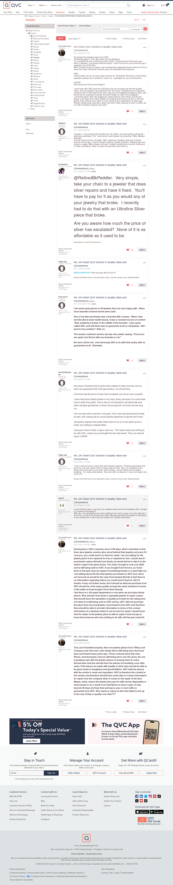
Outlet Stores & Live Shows (52, 810)
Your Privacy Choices (17, 876)
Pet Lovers (37, 87)
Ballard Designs (86, 849)
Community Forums (49, 796)
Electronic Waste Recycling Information (71, 876)
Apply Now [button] (151, 773)
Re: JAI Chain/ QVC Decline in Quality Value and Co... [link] (74, 16)
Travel (35, 98)
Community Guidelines (17, 873)
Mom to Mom (38, 90)
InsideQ (36, 41)
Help (144, 19)
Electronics (37, 73)
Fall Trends (28, 12)
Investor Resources (80, 815)
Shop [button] (30, 5)
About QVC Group (80, 801)
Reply (142, 111)
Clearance (60, 12)
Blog (43, 801)
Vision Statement (15, 880)
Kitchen (36, 60)
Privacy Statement (77, 854)
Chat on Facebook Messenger (22, 810)
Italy (111, 873)
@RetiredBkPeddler (93, 177)
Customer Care (39, 106)
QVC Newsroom (79, 805)
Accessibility (28, 880)
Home (129, 12)
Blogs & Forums (34, 16)
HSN (77, 849)
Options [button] (144, 47)
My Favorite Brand (39, 36)
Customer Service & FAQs (20, 805)
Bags (121, 12)
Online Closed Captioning (56, 873)
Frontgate (98, 849)
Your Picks (7, 12)
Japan (117, 873)
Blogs (33, 109)
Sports (35, 79)
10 (65, 703)
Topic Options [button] (73, 39)
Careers (107, 805)
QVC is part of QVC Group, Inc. (62, 849)
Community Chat (39, 92)
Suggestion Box (39, 103)
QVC (26, 16)
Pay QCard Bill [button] (126, 773)
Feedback (45, 819)
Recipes (36, 63)
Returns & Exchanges (18, 815)
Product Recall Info (17, 819)
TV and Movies (38, 82)
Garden (71, 12)
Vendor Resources (112, 796)
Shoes (112, 12)
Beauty (92, 12)
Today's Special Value (41, 44)
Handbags (37, 52)
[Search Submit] (128, 5)
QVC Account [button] (99, 773)
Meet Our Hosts (47, 805)
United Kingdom (127, 873)
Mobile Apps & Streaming (51, 815)
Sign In (136, 19)
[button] (144, 5)
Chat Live (13, 801)
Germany (104, 873)
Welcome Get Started (41, 38)
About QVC (77, 796)
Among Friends (39, 95)
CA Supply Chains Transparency (43, 876)
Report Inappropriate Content (65, 111)
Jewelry (102, 12)
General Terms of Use (94, 854)
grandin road (118, 849)
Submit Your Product (112, 801)
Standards (30, 133)
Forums (44, 16)
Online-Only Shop (44, 12)
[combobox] (96, 5)
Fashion (82, 12)
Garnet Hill (107, 849)
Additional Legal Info (75, 873)
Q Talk (35, 100)
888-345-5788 (15, 796)
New (18, 12)
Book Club (37, 84)
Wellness (36, 76)
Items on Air (56, 5)
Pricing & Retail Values (36, 873)
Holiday (36, 68)
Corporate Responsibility (82, 810)
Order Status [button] (74, 773)
